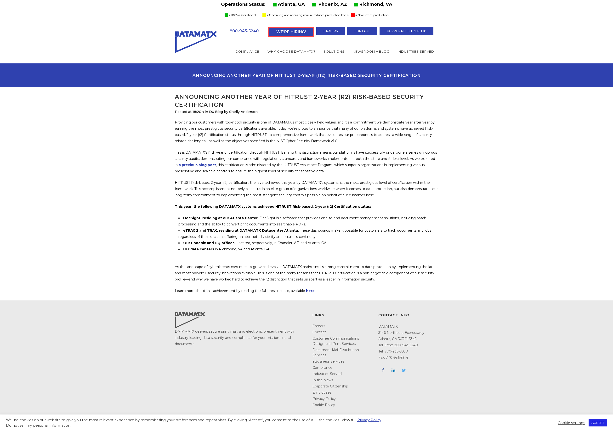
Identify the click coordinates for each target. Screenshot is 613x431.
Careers (331, 31)
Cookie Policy (323, 405)
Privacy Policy (324, 399)
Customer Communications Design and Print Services (335, 341)
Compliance (322, 367)
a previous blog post (197, 165)
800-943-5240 (244, 30)
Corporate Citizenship (406, 31)
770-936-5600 (396, 351)
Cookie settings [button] (571, 423)
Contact (362, 31)
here (310, 291)
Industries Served (327, 374)
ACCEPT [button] (597, 423)
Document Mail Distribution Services (335, 352)
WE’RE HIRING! (291, 32)
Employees (321, 392)
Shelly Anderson (243, 112)
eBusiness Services (328, 361)
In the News (322, 380)
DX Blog (216, 112)
